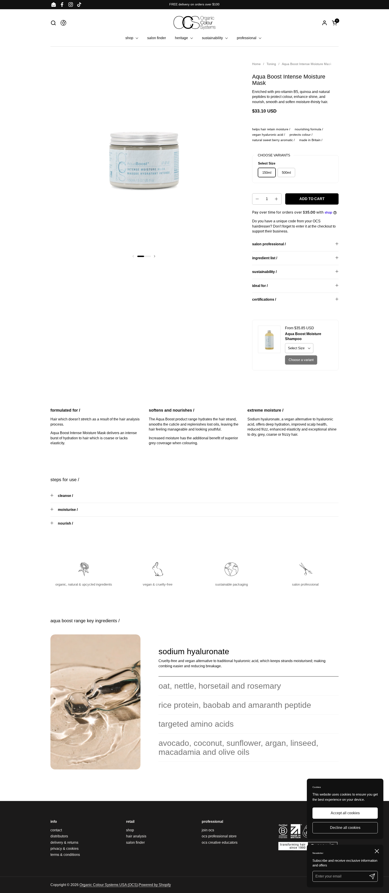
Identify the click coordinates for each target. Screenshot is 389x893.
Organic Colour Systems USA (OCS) (108, 885)
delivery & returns (64, 842)
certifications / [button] (264, 299)
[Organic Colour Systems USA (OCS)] (194, 22)
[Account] (324, 23)
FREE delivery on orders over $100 (194, 4)
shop (130, 830)
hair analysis (136, 836)
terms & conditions (65, 855)
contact (56, 830)
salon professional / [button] (269, 244)
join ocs (208, 830)
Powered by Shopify (155, 885)
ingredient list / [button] (264, 258)
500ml (286, 172)
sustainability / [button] (264, 272)
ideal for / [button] (260, 286)
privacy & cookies (64, 848)
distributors (59, 836)
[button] (53, 23)
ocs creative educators (219, 842)
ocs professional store (219, 836)
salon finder (135, 842)
